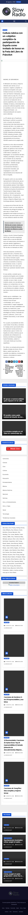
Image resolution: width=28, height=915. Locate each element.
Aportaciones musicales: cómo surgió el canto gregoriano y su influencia (14, 842)
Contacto (21, 911)
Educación (6, 478)
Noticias (5, 498)
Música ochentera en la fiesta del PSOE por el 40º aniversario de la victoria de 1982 (9, 369)
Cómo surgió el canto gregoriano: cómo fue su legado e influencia (13, 876)
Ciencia (5, 462)
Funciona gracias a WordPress (9, 902)
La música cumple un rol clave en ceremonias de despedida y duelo (13, 433)
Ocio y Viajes (6, 506)
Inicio (3, 908)
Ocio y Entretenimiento (9, 502)
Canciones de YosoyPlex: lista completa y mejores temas (13, 790)
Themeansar (14, 904)
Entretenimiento (7, 482)
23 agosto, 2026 (9, 704)
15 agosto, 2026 (9, 796)
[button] (25, 21)
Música (5, 486)
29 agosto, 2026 (9, 625)
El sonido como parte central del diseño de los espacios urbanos (13, 417)
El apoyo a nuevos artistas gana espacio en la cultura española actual (14, 401)
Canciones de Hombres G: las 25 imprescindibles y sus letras (13, 699)
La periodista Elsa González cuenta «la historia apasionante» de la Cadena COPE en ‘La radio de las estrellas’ (19, 370)
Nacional (5, 494)
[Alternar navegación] (14, 21)
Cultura (5, 470)
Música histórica (7, 490)
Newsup (22, 902)
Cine (4, 466)
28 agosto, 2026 (9, 844)
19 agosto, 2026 (9, 752)
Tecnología (6, 514)
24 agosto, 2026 (9, 661)
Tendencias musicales (9, 518)
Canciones (6, 458)
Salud (4, 510)
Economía (5, 474)
